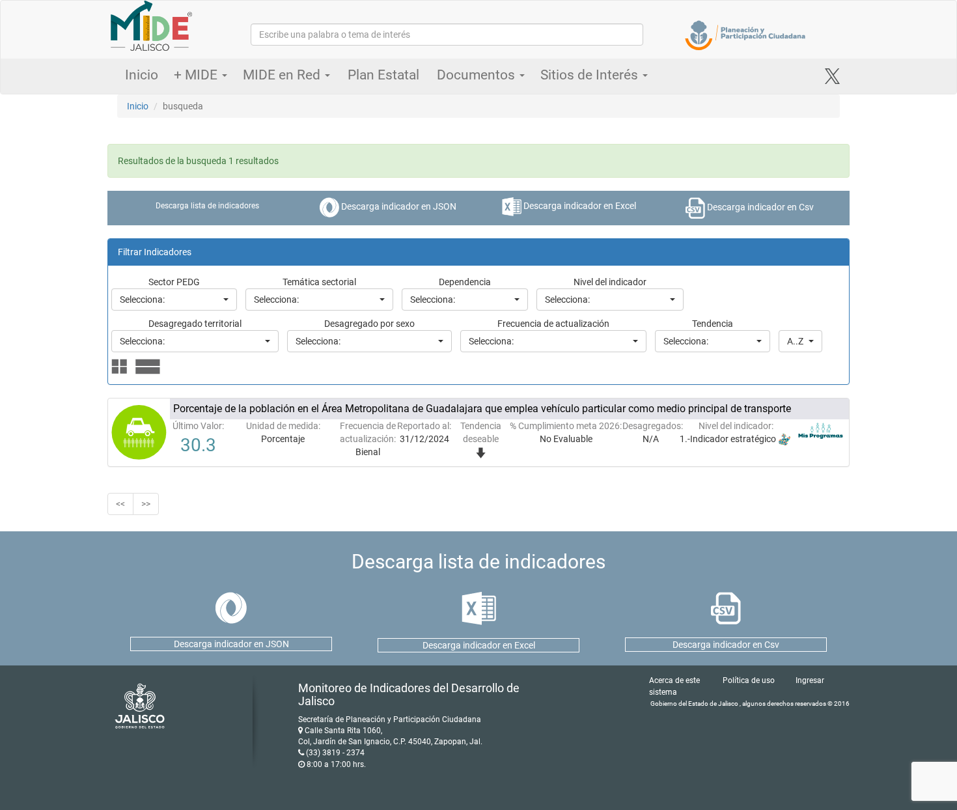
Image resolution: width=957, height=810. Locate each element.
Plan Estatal (383, 75)
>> (145, 504)
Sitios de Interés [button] (590, 75)
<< (120, 504)
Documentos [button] (477, 75)
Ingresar (810, 680)
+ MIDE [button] (197, 75)
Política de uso (749, 680)
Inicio (141, 75)
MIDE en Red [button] (283, 75)
